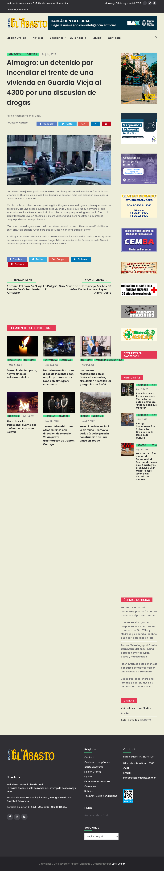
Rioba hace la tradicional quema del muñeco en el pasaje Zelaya (21, 427)
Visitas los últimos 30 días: (137, 708)
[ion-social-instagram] (17, 817)
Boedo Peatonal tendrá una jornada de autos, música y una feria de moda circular (137, 682)
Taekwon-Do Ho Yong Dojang (100, 796)
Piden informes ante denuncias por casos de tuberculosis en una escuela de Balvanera (139, 667)
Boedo (85, 416)
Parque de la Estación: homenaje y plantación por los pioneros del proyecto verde (139, 611)
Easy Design (118, 863)
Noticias (38, 38)
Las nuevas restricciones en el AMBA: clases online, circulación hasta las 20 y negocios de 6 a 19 (95, 377)
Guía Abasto (78, 38)
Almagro (14, 54)
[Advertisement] (139, 539)
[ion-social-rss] (154, 3)
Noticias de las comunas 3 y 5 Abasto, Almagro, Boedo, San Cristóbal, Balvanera (38, 6)
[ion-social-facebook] (145, 3)
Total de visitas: (130, 720)
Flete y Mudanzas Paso (97, 781)
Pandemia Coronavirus (109, 360)
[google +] (84, 124)
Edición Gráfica (16, 38)
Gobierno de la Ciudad (97, 815)
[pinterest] (106, 124)
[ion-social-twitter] (150, 3)
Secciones (56, 38)
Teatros (63, 416)
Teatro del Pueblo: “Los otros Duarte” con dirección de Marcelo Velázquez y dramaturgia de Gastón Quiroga (58, 435)
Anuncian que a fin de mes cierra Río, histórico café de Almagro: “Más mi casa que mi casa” (146, 400)
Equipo (97, 38)
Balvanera (14, 360)
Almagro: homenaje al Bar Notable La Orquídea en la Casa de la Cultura (145, 430)
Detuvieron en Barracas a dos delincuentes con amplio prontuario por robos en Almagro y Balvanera (58, 377)
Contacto (114, 38)
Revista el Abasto (17, 122)
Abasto (142, 445)
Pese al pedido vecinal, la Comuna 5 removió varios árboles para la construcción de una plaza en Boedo (95, 433)
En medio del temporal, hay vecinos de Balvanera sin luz (22, 374)
